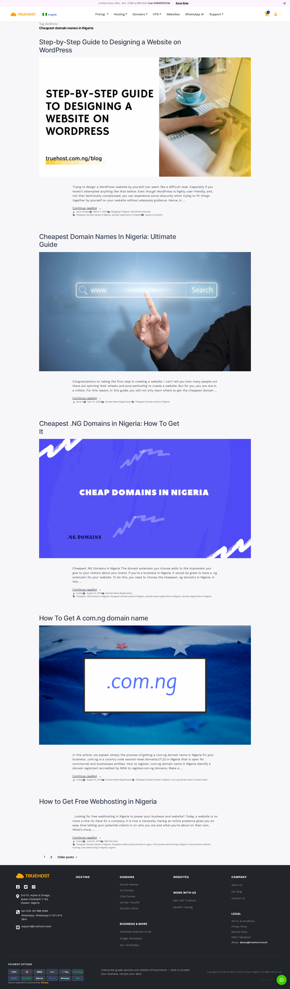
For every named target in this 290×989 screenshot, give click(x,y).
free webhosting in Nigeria (94, 847)
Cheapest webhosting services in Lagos (132, 844)
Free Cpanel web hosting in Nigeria (170, 844)
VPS (156, 14)
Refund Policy (239, 931)
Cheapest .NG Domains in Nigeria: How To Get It (109, 427)
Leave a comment (153, 215)
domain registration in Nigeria (126, 215)
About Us (236, 885)
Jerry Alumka (82, 211)
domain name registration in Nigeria (163, 596)
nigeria (112, 847)
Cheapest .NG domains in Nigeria (92, 596)
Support (215, 14)
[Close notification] (285, 3)
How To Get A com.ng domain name (93, 618)
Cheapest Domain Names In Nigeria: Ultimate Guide (107, 241)
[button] (49, 14)
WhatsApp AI (194, 14)
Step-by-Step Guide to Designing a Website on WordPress (110, 46)
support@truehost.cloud (36, 926)
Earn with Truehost (184, 900)
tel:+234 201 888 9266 (34, 910)
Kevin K (79, 401)
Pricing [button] (100, 14)
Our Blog (236, 891)
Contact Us (238, 898)
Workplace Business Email (135, 931)
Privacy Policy (239, 926)
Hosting (119, 14)
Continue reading (87, 208)
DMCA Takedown (241, 937)
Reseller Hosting (182, 907)
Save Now (182, 3)
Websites (173, 14)
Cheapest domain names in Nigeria (93, 215)
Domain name (200, 779)
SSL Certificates (129, 945)
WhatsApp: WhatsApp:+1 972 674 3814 (41, 917)
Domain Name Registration (118, 401)
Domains (139, 14)
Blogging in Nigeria (120, 211)
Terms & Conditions (243, 921)
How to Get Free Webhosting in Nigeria (98, 801)
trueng (79, 593)
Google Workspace (131, 938)
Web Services (111, 841)
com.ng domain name (182, 779)
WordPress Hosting (140, 211)
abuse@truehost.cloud (253, 942)
